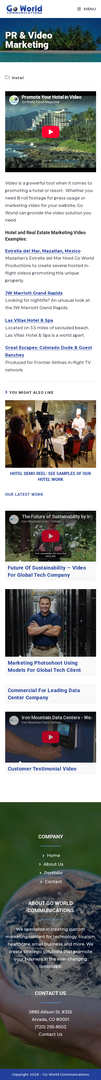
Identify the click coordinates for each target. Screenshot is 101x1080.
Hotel (18, 78)
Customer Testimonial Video (42, 769)
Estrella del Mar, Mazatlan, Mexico (43, 251)
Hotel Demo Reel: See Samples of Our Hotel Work (50, 476)
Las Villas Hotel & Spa (29, 320)
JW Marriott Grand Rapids (34, 293)
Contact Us (50, 1034)
